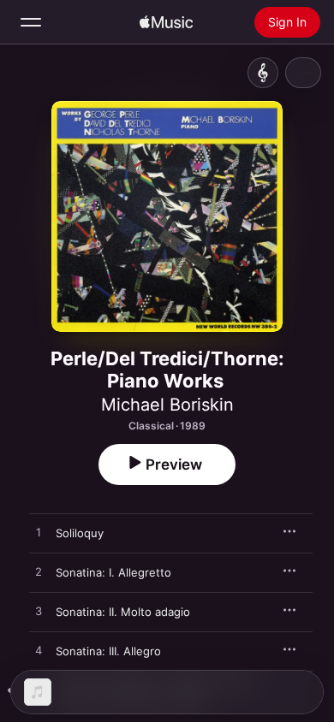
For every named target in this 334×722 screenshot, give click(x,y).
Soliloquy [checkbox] (80, 533)
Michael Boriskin (167, 404)
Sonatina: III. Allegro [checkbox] (108, 651)
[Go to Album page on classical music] (263, 72)
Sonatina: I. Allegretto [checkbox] (113, 572)
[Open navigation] (31, 22)
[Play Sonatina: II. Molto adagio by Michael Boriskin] (38, 611)
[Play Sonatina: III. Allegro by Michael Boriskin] (38, 651)
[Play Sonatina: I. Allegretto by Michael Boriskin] (38, 572)
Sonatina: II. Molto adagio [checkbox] (123, 611)
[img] (166, 22)
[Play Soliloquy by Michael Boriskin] (38, 533)
